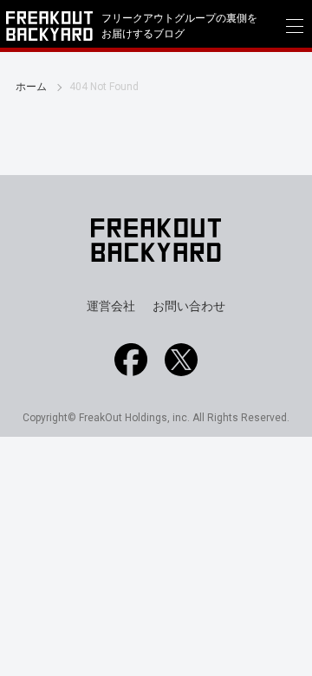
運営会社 (111, 306)
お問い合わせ (189, 306)
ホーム (31, 87)
